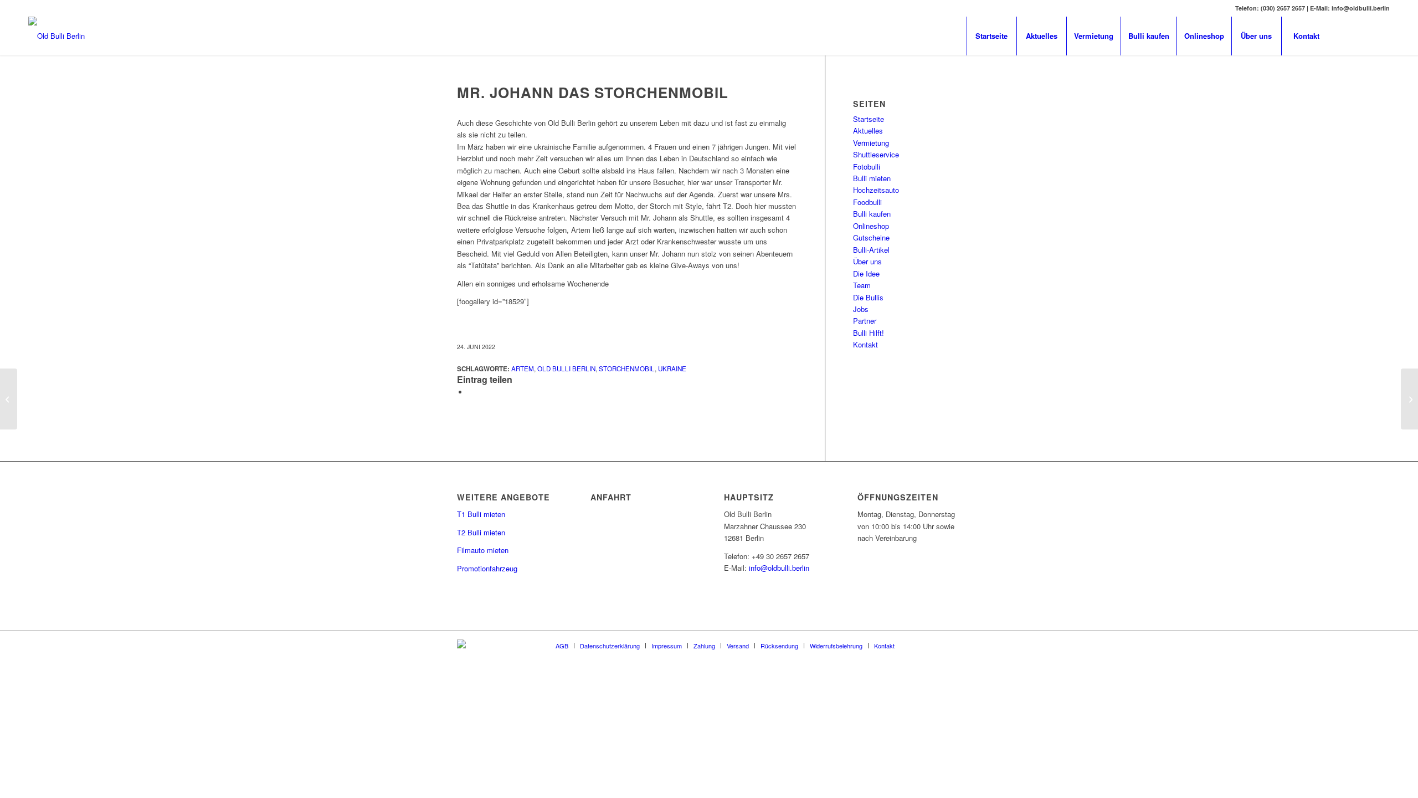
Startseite (868, 119)
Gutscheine (871, 237)
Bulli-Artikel (871, 249)
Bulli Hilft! (868, 333)
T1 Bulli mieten (481, 514)
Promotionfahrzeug (487, 568)
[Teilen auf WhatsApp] (471, 392)
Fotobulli (866, 166)
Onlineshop (871, 226)
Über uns (867, 261)
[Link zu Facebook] (1348, 35)
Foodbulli (867, 202)
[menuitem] (991, 36)
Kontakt (865, 344)
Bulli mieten (872, 178)
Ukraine (672, 368)
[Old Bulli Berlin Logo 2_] (56, 36)
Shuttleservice (876, 154)
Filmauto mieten (482, 550)
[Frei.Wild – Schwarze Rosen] (8, 399)
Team (862, 285)
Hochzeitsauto (876, 190)
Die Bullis (868, 297)
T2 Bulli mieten (481, 532)
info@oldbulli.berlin (779, 567)
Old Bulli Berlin (566, 368)
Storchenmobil (627, 368)
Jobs (861, 309)
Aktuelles (868, 130)
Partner (864, 320)
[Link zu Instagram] (1381, 35)
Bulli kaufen (872, 213)
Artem (522, 368)
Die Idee (866, 273)
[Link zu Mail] (1365, 35)
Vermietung (871, 142)
